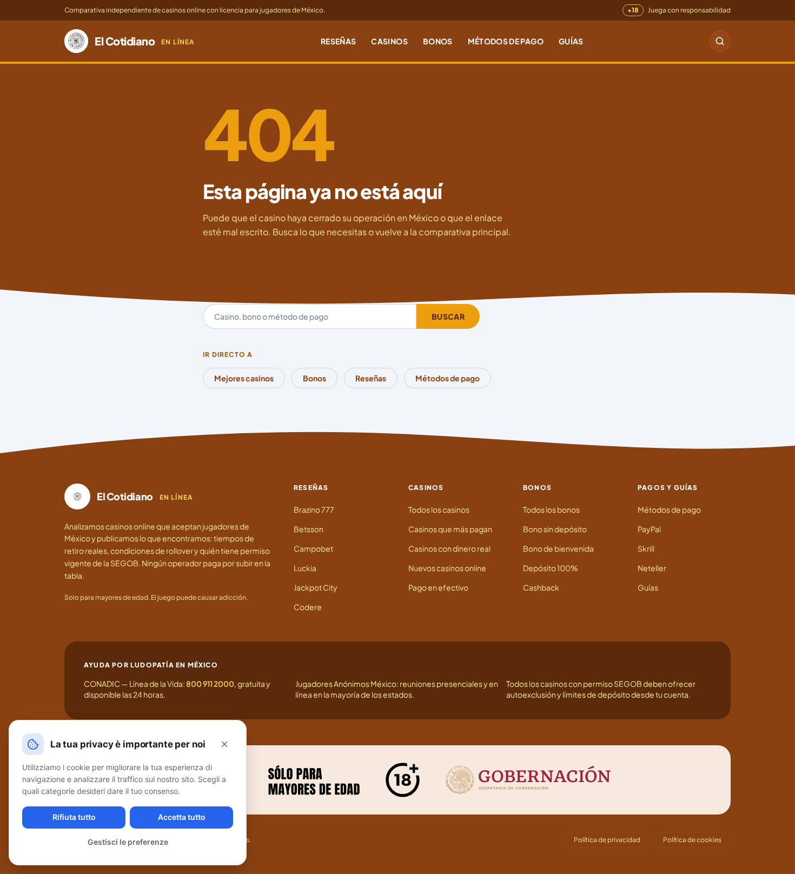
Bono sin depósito (555, 529)
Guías (571, 41)
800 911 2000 (210, 683)
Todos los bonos (551, 509)
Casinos (389, 41)
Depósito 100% (550, 568)
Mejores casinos (244, 378)
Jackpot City (315, 587)
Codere (308, 607)
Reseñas (338, 41)
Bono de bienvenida (558, 548)
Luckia (305, 568)
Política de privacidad (607, 840)
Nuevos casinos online (447, 568)
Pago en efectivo (438, 587)
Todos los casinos (438, 509)
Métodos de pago (506, 41)
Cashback (541, 587)
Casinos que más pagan (450, 529)
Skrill (646, 548)
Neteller (652, 568)
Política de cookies (692, 840)
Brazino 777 (314, 509)
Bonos (438, 41)
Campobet (313, 548)
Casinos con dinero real (449, 548)
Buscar (448, 316)
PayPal (649, 529)
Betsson (308, 529)
